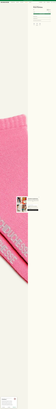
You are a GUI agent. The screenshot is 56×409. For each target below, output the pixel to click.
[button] (13, 2)
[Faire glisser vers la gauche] (1, 208)
